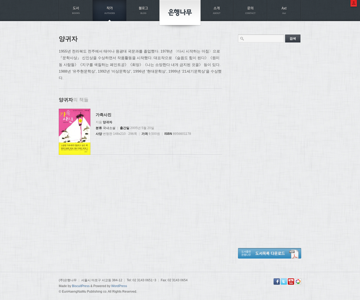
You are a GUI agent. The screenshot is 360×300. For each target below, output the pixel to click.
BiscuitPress (81, 286)
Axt (284, 10)
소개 (216, 10)
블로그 (143, 10)
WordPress (119, 286)
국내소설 (109, 128)
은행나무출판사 (180, 12)
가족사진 (103, 114)
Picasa (298, 281)
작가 (109, 10)
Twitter (284, 281)
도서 (76, 10)
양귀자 (107, 122)
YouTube (291, 281)
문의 (250, 10)
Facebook (277, 281)
